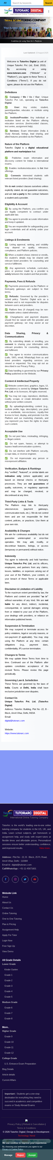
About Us (6, 902)
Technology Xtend (26, 1135)
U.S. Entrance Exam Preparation (20, 1063)
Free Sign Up (8, 946)
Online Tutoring (9, 913)
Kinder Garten (11, 969)
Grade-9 (8, 1036)
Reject (20, 1155)
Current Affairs (9, 1080)
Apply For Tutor (9, 935)
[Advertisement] (26, 776)
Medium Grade (9, 1002)
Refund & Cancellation (33, 1124)
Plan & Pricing (9, 924)
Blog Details (8, 1069)
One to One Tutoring (12, 918)
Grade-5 (8, 996)
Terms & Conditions (26, 1128)
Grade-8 (8, 1018)
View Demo (7, 951)
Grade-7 (8, 1013)
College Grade (9, 1058)
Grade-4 (8, 991)
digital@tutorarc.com (15, 720)
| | (27, 1126)
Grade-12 (9, 1053)
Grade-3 (8, 986)
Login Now (7, 940)
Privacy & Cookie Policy (12, 1149)
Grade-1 (8, 975)
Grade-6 (8, 1007)
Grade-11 (8, 1047)
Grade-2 (8, 980)
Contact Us (7, 908)
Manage (8, 1155)
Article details (8, 1074)
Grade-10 (9, 1042)
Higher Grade (9, 1031)
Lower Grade (9, 964)
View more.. (45, 848)
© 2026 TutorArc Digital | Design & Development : (26, 1134)
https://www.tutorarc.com (17, 733)
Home (5, 897)
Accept (32, 1155)
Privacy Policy (14, 1124)
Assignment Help (10, 929)
